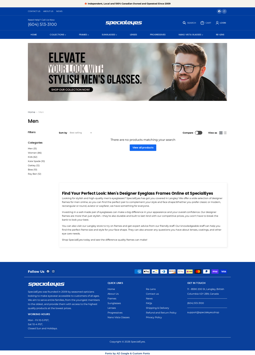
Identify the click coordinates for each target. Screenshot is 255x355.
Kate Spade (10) (36, 161)
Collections (57, 34)
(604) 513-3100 (42, 24)
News (59, 11)
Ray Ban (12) (34, 173)
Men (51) (32, 148)
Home (34, 34)
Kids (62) (32, 156)
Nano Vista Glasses (190, 34)
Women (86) (35, 152)
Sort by (63, 132)
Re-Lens (220, 34)
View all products (143, 147)
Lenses (133, 34)
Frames (83, 34)
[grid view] (221, 133)
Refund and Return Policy (161, 312)
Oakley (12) (34, 165)
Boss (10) (32, 169)
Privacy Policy (154, 317)
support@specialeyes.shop (203, 312)
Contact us (152, 293)
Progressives (158, 34)
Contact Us (34, 11)
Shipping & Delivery (157, 308)
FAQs (149, 303)
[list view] (225, 133)
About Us (48, 11)
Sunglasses (109, 34)
